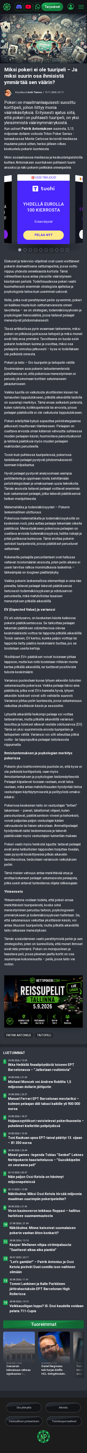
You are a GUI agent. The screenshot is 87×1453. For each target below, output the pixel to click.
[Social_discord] (19, 7)
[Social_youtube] (28, 7)
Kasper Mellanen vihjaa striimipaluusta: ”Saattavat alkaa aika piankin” (41, 1247)
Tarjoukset (52, 6)
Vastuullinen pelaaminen (24, 1421)
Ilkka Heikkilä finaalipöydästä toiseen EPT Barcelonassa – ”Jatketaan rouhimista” (41, 1067)
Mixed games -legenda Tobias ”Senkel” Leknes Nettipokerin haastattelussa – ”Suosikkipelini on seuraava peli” (45, 1160)
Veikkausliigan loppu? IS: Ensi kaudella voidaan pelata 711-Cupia (46, 1308)
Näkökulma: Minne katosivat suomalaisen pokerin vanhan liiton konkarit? (43, 1230)
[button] (71, 6)
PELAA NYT (44, 235)
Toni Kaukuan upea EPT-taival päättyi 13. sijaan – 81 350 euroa (45, 1140)
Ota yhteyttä (23, 1407)
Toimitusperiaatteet (64, 1421)
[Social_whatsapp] (37, 7)
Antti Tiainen (35, 92)
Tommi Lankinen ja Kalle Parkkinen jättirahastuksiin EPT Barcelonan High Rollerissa (40, 1289)
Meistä (63, 1407)
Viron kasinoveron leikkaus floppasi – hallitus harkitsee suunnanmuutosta (44, 1213)
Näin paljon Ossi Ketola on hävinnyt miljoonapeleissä (36, 1179)
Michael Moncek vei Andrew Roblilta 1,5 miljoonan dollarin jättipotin (39, 1084)
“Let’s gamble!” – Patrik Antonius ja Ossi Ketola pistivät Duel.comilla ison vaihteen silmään (42, 1267)
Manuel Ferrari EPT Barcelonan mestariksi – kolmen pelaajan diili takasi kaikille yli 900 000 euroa (44, 1104)
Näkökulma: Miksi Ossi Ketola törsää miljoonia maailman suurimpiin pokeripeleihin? (45, 1196)
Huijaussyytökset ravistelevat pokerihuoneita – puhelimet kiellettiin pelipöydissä (46, 1123)
